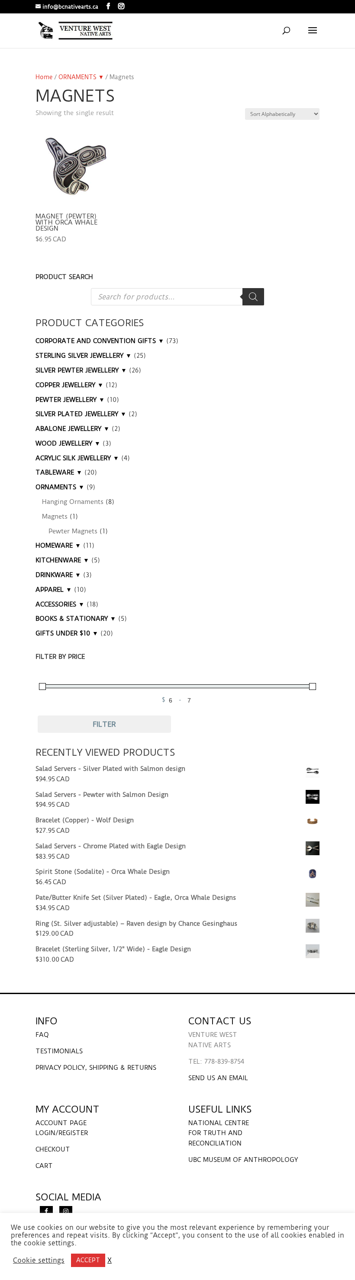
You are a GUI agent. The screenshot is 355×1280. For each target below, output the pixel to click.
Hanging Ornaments (72, 502)
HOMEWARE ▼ (58, 545)
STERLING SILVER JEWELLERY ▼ (84, 355)
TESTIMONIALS (59, 1051)
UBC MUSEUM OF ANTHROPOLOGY (243, 1160)
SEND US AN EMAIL (218, 1078)
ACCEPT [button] (88, 1260)
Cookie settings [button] (39, 1260)
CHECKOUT (53, 1149)
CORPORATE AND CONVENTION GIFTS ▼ (100, 341)
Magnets (55, 516)
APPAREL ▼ (54, 589)
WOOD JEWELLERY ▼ (68, 443)
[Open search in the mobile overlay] (177, 296)
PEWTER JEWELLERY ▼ (70, 400)
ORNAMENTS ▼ (81, 77)
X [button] (109, 1260)
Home (44, 77)
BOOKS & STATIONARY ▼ (76, 618)
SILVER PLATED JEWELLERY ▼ (81, 414)
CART (44, 1166)
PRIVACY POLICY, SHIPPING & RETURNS (96, 1067)
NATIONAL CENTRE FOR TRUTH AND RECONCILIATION (218, 1133)
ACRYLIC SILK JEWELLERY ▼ (77, 458)
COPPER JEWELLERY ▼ (69, 385)
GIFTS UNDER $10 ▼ (67, 633)
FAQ (42, 1035)
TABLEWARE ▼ (59, 472)
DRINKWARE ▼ (58, 575)
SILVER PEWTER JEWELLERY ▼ (81, 370)
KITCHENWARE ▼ (62, 560)
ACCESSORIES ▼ (60, 604)
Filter (104, 724)
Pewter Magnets (72, 531)
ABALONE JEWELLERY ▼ (73, 429)
